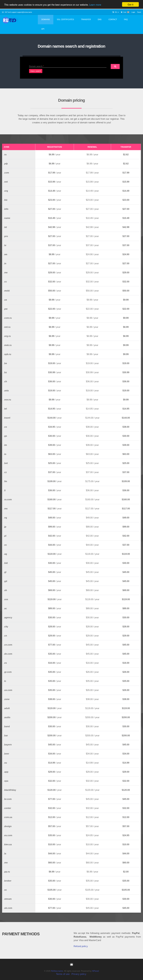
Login (133, 12)
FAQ (126, 19)
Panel (139, 12)
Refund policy (81, 946)
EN (115, 12)
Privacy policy (79, 974)
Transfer (86, 19)
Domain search (35, 66)
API (42, 29)
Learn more (95, 4)
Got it (130, 4)
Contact (113, 19)
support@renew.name (24, 12)
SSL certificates (65, 19)
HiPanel (95, 971)
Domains (45, 19)
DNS (100, 19)
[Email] (71, 964)
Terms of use (63, 974)
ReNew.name (57, 971)
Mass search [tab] (35, 71)
